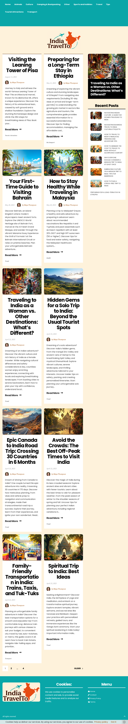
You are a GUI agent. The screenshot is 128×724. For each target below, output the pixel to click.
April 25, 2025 (10, 339)
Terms (92, 702)
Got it (113, 721)
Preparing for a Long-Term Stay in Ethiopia (64, 67)
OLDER (77, 668)
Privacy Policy (95, 698)
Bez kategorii (50, 142)
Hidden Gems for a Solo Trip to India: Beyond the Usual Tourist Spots (64, 313)
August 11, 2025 (11, 77)
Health (48, 258)
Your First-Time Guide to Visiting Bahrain (22, 189)
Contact (93, 695)
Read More (11, 129)
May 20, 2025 (9, 205)
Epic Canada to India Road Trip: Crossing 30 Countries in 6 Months (22, 451)
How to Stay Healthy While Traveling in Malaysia (64, 189)
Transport (8, 658)
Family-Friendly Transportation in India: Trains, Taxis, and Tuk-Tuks (22, 579)
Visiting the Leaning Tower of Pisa (22, 65)
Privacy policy (101, 721)
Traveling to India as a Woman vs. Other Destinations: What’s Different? (22, 316)
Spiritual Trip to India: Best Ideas (64, 571)
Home (92, 691)
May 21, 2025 (51, 83)
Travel (7, 261)
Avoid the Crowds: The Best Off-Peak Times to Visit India (64, 451)
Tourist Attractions (11, 135)
